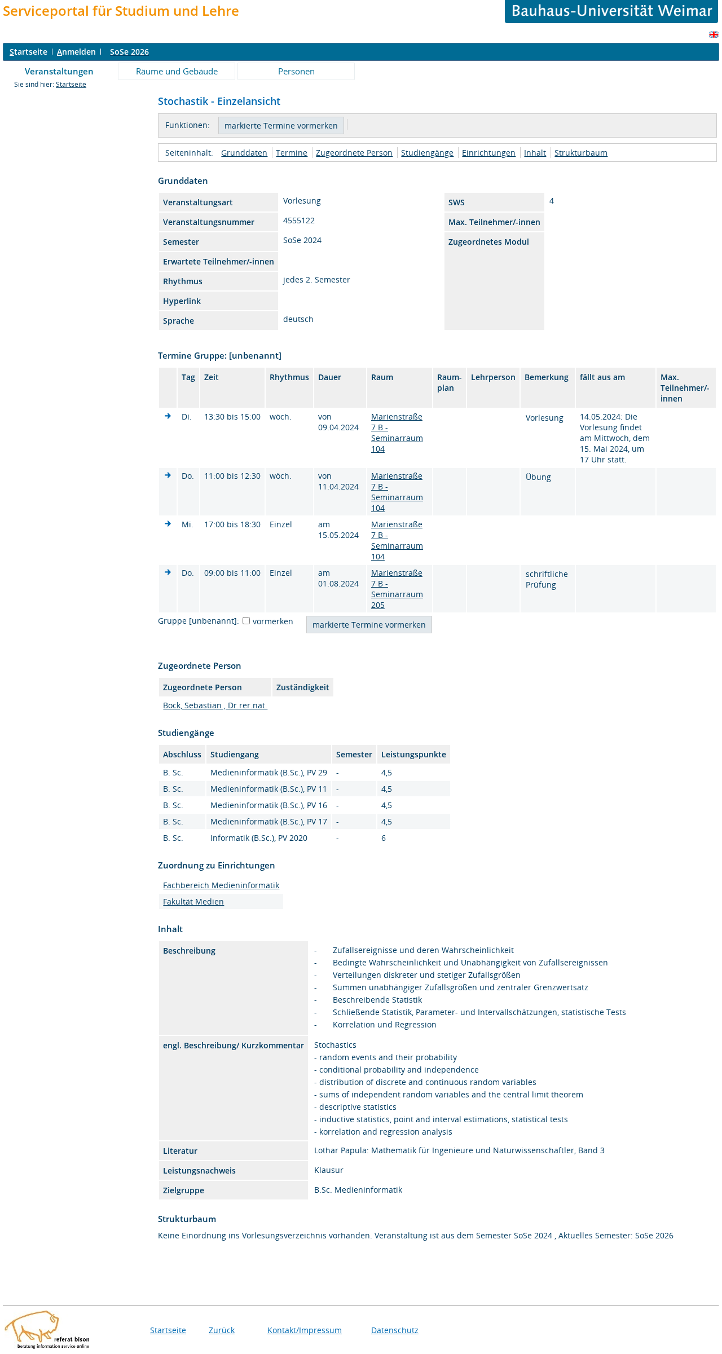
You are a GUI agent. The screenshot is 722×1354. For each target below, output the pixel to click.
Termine (291, 152)
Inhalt (535, 152)
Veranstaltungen (59, 71)
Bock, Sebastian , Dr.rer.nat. (215, 705)
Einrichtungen (489, 152)
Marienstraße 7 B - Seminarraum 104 (397, 432)
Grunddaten (244, 152)
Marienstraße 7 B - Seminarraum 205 (397, 588)
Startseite (71, 84)
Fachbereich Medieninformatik (221, 885)
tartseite (28, 51)
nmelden (76, 51)
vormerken (273, 621)
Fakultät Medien (193, 901)
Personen (296, 71)
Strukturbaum (580, 152)
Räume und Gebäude (177, 71)
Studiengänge (427, 152)
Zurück (222, 1330)
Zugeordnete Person (354, 152)
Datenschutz (395, 1330)
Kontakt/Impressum (304, 1330)
